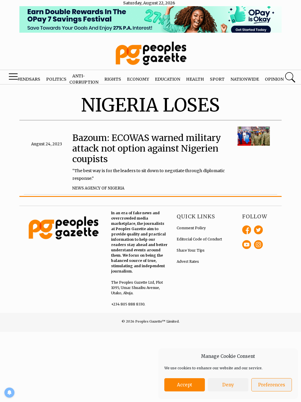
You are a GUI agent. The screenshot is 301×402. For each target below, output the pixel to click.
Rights (112, 79)
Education (167, 79)
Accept (184, 385)
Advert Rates (188, 261)
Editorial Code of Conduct (199, 239)
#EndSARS (28, 79)
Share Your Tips (191, 250)
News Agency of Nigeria (98, 188)
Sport (217, 79)
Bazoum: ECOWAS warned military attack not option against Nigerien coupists (146, 148)
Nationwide (244, 79)
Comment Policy (191, 228)
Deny (228, 385)
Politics (56, 79)
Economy (138, 79)
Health (195, 79)
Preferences (271, 385)
